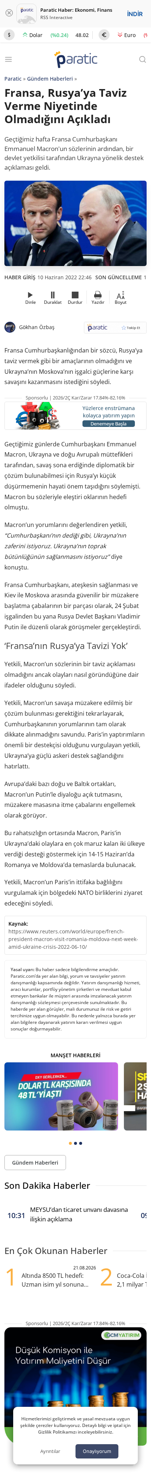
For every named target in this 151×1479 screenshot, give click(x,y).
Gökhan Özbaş (37, 327)
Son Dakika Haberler (47, 1185)
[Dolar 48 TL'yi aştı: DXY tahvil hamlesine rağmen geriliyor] (61, 1096)
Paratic (13, 78)
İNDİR (135, 14)
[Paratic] (75, 60)
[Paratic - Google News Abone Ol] (115, 330)
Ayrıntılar (50, 1451)
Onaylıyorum (97, 1451)
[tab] (70, 1143)
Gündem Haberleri (50, 78)
